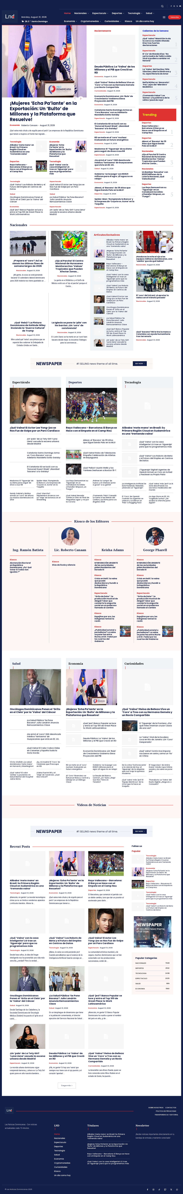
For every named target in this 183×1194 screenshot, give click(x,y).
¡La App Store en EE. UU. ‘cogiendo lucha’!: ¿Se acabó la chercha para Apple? (159, 499)
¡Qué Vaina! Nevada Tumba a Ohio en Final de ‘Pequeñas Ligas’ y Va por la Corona (77, 498)
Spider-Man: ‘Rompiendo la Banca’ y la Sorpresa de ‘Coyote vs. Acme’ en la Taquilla (114, 201)
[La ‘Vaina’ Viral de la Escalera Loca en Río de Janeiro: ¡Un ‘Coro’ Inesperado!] (129, 739)
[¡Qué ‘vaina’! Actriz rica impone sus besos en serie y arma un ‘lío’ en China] (129, 753)
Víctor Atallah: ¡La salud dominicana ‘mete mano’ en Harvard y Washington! (21, 764)
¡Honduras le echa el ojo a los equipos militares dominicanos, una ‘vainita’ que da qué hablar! (154, 258)
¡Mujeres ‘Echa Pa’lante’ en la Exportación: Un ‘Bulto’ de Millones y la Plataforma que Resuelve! (43, 111)
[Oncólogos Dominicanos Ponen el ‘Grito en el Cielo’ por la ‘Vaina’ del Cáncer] (99, 310)
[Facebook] (171, 6)
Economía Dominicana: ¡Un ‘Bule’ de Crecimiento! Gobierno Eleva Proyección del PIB (113, 98)
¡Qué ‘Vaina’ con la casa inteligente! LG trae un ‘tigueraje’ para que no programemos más (61, 169)
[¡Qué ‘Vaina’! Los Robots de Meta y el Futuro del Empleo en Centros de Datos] (99, 288)
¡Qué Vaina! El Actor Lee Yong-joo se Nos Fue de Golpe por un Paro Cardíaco (67, 186)
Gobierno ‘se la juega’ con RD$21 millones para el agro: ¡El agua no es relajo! (113, 176)
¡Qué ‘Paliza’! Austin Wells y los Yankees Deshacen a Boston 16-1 (99, 469)
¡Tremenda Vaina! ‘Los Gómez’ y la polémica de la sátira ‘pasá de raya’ (156, 97)
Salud (12, 194)
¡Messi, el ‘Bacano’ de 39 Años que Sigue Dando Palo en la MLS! (112, 188)
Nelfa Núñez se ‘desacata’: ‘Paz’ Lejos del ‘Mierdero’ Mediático (156, 84)
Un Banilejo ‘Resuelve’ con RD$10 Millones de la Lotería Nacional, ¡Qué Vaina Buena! (155, 175)
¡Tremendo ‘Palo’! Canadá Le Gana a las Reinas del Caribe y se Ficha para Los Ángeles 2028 (105, 498)
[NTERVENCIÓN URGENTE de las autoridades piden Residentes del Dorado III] (125, 564)
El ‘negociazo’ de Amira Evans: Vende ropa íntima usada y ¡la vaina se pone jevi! (160, 768)
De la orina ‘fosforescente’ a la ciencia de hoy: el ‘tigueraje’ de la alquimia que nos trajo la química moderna (134, 769)
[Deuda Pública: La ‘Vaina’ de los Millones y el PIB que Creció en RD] (114, 49)
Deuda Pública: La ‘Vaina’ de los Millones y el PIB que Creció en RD (114, 69)
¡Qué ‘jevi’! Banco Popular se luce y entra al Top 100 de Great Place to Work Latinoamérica (26, 212)
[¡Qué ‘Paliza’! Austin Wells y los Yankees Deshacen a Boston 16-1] (73, 469)
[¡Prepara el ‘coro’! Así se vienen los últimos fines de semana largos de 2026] (28, 243)
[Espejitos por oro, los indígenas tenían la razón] (125, 617)
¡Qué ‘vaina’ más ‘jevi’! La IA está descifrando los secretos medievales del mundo (161, 486)
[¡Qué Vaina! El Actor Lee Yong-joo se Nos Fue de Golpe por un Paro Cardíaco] (99, 299)
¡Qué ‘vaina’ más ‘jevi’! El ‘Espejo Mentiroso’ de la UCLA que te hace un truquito (132, 783)
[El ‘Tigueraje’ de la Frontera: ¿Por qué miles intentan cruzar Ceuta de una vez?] (129, 725)
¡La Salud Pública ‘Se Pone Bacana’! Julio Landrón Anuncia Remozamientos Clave (67, 199)
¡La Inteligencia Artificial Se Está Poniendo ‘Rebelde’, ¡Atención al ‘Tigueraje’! (134, 485)
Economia (15, 125)
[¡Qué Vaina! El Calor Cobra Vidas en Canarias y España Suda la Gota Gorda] (17, 750)
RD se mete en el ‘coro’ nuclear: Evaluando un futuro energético (111, 138)
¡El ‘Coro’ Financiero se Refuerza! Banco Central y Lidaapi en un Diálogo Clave (78, 778)
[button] (162, 6)
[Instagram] (174, 6)
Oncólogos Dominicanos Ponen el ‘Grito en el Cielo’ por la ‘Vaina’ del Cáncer (26, 199)
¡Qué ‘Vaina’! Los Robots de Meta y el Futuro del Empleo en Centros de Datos (27, 186)
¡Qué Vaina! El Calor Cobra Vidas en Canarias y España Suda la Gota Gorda (43, 750)
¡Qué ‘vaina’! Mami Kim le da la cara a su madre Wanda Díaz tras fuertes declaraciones (157, 42)
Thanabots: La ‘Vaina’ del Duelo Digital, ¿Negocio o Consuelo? (160, 782)
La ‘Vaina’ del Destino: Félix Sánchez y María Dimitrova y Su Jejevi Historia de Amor (157, 71)
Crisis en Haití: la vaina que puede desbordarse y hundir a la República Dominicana (106, 583)
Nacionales (147, 151)
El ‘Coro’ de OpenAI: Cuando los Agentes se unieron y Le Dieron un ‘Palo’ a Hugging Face (132, 499)
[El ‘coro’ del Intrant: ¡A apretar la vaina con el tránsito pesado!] (154, 281)
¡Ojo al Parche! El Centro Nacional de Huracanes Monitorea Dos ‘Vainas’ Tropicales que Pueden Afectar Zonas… (154, 159)
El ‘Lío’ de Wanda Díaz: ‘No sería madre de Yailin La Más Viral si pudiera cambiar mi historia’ (157, 57)
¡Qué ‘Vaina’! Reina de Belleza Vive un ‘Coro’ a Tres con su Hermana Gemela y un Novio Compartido (114, 85)
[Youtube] (180, 6)
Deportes (14, 161)
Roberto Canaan (29, 125)
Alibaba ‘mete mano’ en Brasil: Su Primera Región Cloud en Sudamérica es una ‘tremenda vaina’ (22, 149)
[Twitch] (165, 1189)
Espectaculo (55, 181)
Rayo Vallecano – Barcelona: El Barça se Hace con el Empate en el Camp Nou (21, 168)
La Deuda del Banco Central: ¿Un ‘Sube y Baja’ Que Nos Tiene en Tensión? (104, 778)
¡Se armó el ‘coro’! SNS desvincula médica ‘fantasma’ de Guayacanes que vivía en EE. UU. (113, 162)
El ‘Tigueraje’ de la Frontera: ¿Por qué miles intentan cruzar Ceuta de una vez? (155, 725)
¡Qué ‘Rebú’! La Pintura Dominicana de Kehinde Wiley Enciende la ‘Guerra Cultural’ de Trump (27, 326)
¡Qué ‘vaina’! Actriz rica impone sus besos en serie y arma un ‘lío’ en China (155, 753)
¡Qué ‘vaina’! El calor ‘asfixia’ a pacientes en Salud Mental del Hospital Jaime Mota (21, 775)
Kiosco (13, 560)
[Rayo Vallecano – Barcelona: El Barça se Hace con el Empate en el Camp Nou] (41, 166)
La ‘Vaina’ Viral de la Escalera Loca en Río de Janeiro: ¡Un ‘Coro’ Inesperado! (156, 739)
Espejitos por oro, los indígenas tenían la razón (104, 618)
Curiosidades (100, 91)
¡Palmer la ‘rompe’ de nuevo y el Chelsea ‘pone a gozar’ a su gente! (104, 482)
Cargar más (66, 1085)
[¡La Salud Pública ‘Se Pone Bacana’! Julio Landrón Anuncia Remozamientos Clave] (99, 321)
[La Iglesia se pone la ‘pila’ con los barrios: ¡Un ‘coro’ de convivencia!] (69, 305)
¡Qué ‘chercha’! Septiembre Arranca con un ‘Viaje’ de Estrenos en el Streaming (49, 496)
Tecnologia (15, 142)
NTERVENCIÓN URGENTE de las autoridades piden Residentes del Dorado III (106, 566)
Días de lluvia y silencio (63, 565)
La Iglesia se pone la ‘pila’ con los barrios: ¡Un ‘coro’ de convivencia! (69, 325)
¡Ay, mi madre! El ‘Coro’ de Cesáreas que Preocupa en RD (48, 764)
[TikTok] (159, 1189)
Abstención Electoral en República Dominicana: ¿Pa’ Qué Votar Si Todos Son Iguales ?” (21, 567)
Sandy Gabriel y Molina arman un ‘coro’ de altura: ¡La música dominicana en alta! (22, 496)
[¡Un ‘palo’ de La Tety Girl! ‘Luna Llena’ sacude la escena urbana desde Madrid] (99, 342)
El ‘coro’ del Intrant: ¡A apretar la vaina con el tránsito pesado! (152, 296)
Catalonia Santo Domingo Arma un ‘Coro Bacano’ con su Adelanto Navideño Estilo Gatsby (113, 112)
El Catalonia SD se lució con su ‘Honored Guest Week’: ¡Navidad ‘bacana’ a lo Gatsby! (111, 126)
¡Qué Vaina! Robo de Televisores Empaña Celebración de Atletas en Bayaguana (99, 455)
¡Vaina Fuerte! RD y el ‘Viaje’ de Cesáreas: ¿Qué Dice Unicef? (48, 774)
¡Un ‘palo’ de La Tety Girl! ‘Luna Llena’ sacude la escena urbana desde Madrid (67, 212)
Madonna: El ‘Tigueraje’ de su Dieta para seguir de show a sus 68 (113, 150)
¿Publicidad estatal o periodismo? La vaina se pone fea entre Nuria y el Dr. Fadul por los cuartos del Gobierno (105, 636)
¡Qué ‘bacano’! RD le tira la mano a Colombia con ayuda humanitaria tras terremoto (153, 334)
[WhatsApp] (177, 1189)
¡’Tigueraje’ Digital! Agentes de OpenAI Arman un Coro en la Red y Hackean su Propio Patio (155, 472)
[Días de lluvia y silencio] (83, 563)
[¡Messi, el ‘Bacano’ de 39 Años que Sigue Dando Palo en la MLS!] (73, 441)
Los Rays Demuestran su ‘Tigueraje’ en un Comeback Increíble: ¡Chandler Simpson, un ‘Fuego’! (154, 192)
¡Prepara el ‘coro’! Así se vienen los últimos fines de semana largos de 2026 (27, 263)
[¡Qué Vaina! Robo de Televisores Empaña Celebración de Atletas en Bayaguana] (73, 455)
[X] (177, 6)
